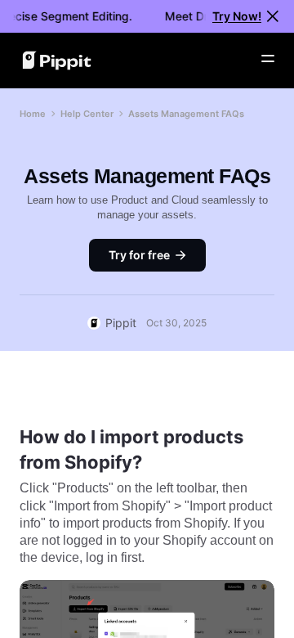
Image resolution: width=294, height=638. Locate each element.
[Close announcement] (273, 16)
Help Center (87, 113)
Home (33, 113)
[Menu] (268, 59)
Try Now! (236, 16)
